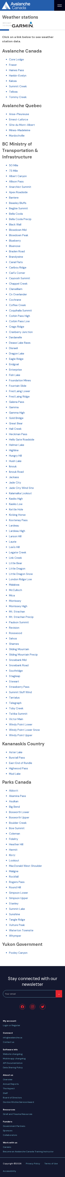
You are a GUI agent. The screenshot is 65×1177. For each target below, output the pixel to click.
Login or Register (11, 1025)
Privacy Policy (33, 1163)
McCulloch (15, 590)
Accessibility (9, 1171)
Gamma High (17, 412)
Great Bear (16, 423)
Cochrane (15, 300)
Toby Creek (16, 708)
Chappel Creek (18, 283)
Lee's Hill (14, 547)
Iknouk (13, 466)
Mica (12, 595)
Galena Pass (16, 402)
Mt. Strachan (17, 611)
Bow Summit (17, 828)
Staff (5, 1093)
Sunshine (14, 914)
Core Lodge (16, 59)
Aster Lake (15, 752)
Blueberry (15, 240)
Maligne (13, 871)
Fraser (13, 65)
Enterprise (15, 369)
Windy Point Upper (20, 735)
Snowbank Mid (18, 660)
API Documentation (13, 1063)
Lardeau (14, 525)
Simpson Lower (18, 893)
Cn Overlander (18, 294)
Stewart (14, 681)
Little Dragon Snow (21, 574)
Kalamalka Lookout (20, 493)
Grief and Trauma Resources (17, 1114)
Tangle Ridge (17, 919)
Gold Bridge (16, 418)
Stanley (13, 903)
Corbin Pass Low (19, 321)
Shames (14, 644)
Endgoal (14, 364)
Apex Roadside (18, 192)
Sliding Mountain (19, 649)
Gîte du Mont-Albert (22, 125)
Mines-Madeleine (19, 130)
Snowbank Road (19, 665)
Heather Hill (16, 844)
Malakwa (14, 585)
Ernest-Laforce (18, 119)
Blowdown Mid (18, 230)
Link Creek (15, 558)
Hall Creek (15, 429)
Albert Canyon (18, 176)
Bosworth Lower (19, 812)
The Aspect (9, 1088)
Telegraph (15, 703)
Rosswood (15, 633)
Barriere (14, 197)
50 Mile (13, 165)
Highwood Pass (18, 768)
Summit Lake (17, 909)
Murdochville (17, 135)
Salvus (13, 638)
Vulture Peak (17, 925)
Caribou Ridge (17, 267)
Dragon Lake (16, 353)
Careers (7, 1147)
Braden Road (17, 251)
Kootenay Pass (18, 520)
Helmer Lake (16, 445)
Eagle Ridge (16, 359)
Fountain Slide (17, 386)
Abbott (13, 790)
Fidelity (13, 839)
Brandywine (16, 257)
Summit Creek (18, 86)
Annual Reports (11, 1084)
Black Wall (15, 224)
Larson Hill (15, 536)
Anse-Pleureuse (19, 114)
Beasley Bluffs (17, 203)
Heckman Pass (18, 434)
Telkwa (13, 92)
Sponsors (7, 1130)
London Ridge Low (20, 579)
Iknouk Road (16, 472)
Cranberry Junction (21, 332)
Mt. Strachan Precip (21, 617)
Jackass (14, 477)
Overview (7, 1079)
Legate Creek (17, 552)
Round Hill (15, 887)
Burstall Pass (17, 757)
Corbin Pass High (19, 316)
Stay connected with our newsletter (32, 981)
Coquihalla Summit (20, 310)
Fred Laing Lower (19, 391)
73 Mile (13, 171)
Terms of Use (51, 1163)
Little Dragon (17, 568)
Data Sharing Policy (13, 1067)
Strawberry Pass (19, 687)
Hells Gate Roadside (21, 439)
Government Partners (14, 1126)
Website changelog (13, 1054)
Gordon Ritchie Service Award (18, 1102)
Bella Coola (16, 214)
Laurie (12, 542)
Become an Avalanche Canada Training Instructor (28, 1151)
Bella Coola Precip (20, 219)
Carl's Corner (17, 273)
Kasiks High (16, 499)
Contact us (8, 1042)
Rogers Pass (17, 882)
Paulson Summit (19, 622)
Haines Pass (16, 70)
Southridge (16, 671)
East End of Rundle (20, 763)
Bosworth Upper (19, 817)
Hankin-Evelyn (17, 75)
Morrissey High (18, 606)
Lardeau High (17, 531)
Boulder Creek (18, 823)
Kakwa (13, 81)
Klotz (12, 855)
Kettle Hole (16, 509)
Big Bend (14, 807)
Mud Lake (15, 774)
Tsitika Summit (18, 714)
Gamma (14, 407)
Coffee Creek (17, 305)
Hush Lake (15, 461)
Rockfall (14, 876)
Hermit (13, 850)
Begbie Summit (18, 208)
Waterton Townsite (21, 930)
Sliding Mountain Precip (23, 654)
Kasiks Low (15, 504)
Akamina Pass (17, 796)
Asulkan (13, 801)
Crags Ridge (16, 326)
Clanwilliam (15, 289)
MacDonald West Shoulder (25, 866)
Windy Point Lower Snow (24, 730)
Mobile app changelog (14, 1058)
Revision (14, 628)
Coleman (14, 833)
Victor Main (16, 719)
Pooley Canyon (18, 953)
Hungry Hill (15, 456)
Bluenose (14, 246)
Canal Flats (16, 262)
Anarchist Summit (20, 187)
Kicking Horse (17, 515)
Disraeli (13, 348)
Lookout (14, 860)
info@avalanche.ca (12, 1037)
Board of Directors (12, 1097)
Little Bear (15, 563)
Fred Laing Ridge (19, 396)
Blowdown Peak (18, 235)
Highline (14, 450)
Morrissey (15, 601)
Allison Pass (16, 181)
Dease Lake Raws (20, 343)
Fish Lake (14, 375)
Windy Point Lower (20, 724)
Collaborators (10, 1135)
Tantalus (14, 697)
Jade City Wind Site (21, 488)
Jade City (15, 482)
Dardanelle (15, 337)
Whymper (15, 936)
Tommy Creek (18, 97)
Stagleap (14, 676)
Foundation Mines (20, 380)
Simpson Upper (18, 898)
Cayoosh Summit (19, 278)
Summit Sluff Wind (20, 692)
